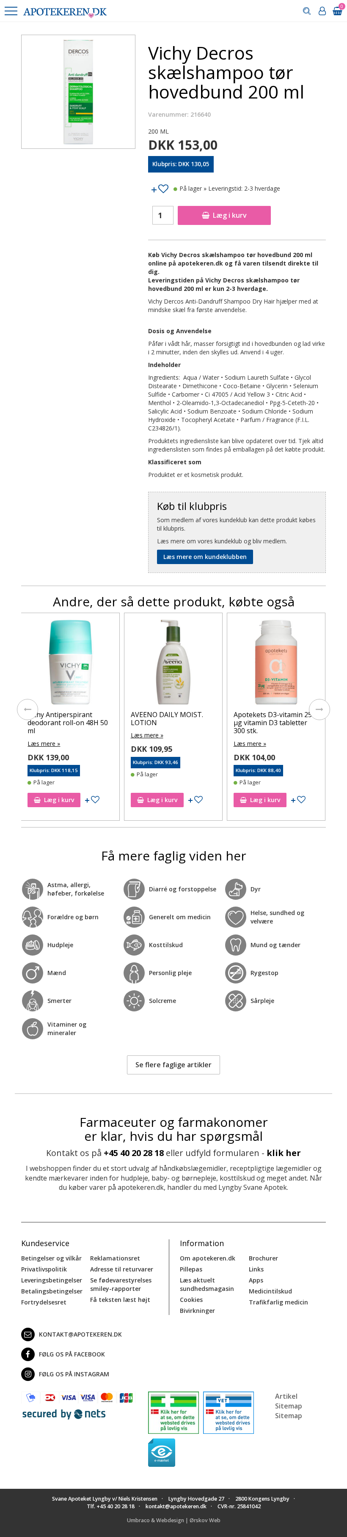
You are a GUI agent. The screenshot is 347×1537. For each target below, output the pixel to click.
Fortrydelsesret (43, 1302)
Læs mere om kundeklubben (205, 557)
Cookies (191, 1300)
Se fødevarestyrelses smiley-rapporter (120, 1284)
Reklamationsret (115, 1258)
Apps (256, 1280)
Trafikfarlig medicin (278, 1302)
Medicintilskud (270, 1291)
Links (256, 1269)
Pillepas (191, 1269)
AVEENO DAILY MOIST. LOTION (64, 718)
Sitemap (288, 1415)
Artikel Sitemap (288, 1401)
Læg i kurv (230, 215)
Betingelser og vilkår (51, 1258)
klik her (284, 1153)
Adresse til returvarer (121, 1269)
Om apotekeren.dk (207, 1258)
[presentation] (27, 709)
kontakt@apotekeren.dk (80, 1334)
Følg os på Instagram (74, 1374)
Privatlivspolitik (44, 1269)
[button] (10, 11)
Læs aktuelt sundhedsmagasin (207, 1284)
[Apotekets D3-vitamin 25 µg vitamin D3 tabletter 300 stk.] (173, 664)
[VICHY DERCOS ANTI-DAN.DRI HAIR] (276, 664)
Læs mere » (44, 735)
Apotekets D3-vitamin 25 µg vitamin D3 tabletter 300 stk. (170, 722)
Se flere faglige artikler (173, 1064)
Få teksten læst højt (120, 1300)
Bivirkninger (197, 1311)
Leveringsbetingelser (51, 1280)
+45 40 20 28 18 (134, 1153)
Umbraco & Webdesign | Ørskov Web (173, 1520)
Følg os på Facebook (72, 1354)
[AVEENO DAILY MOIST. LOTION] (70, 664)
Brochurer (263, 1258)
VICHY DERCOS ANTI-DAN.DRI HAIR (268, 718)
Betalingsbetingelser (52, 1291)
